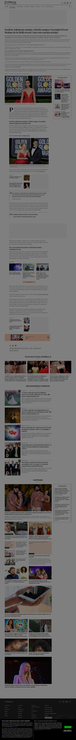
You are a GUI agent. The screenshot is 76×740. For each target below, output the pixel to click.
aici (2, 734)
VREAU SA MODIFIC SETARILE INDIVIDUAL (67, 731)
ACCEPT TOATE (68, 727)
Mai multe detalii (15, 726)
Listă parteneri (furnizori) (38, 730)
